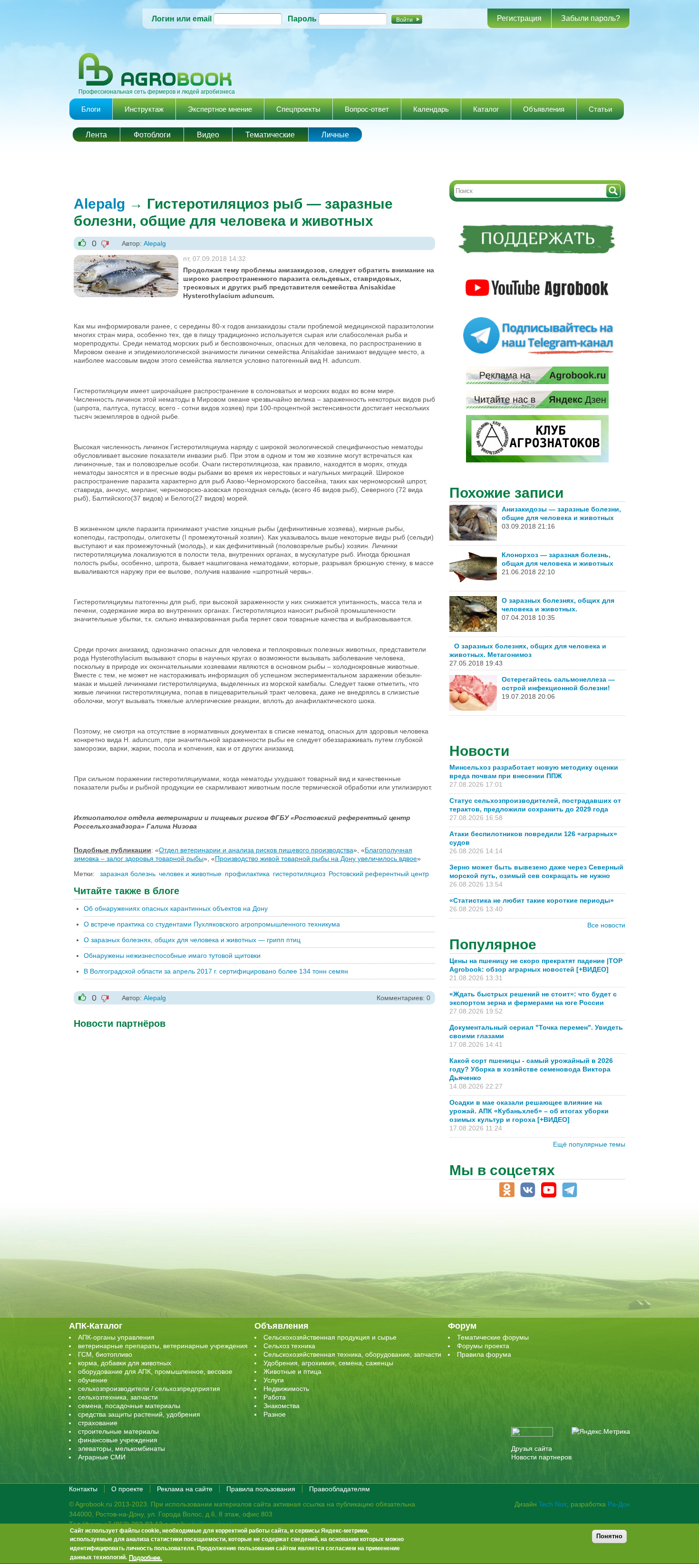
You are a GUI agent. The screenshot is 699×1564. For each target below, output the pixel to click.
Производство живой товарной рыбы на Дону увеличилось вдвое (316, 858)
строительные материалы (118, 1431)
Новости (479, 751)
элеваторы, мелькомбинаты (121, 1448)
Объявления (543, 109)
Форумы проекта (483, 1346)
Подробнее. (145, 1558)
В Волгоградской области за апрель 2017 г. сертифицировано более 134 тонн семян (216, 971)
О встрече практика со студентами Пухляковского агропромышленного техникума (212, 924)
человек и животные (190, 874)
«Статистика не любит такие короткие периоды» (531, 900)
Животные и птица (292, 1371)
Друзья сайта (531, 1448)
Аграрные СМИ (102, 1457)
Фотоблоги (152, 135)
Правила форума (484, 1354)
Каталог (486, 109)
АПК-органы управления (116, 1337)
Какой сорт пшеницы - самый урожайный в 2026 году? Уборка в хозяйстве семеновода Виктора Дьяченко (531, 1069)
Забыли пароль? (590, 18)
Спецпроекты (298, 109)
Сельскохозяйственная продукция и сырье (330, 1337)
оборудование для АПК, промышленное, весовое (155, 1371)
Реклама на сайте (185, 1489)
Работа (274, 1397)
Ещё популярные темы (589, 1144)
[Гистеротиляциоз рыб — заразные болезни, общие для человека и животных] (126, 259)
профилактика (247, 874)
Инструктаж (144, 109)
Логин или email (182, 19)
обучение (92, 1380)
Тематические (270, 135)
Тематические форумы (493, 1337)
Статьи (600, 109)
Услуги (273, 1380)
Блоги (90, 109)
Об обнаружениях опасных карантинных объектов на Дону (176, 908)
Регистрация (519, 18)
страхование (97, 1423)
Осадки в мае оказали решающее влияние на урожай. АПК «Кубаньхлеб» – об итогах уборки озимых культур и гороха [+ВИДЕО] (529, 1111)
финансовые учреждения (117, 1440)
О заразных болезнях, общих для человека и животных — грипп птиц (192, 940)
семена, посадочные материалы (129, 1406)
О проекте (127, 1489)
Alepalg (99, 204)
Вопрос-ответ (367, 109)
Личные (335, 135)
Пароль (302, 19)
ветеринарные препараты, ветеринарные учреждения (163, 1346)
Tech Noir (553, 1504)
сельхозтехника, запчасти (118, 1397)
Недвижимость (286, 1388)
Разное (274, 1414)
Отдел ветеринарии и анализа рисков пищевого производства (256, 850)
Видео (208, 135)
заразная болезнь (127, 874)
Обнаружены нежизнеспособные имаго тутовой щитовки (172, 955)
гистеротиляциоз (299, 874)
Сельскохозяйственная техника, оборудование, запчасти (352, 1354)
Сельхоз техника (289, 1346)
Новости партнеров (541, 1457)
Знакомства (281, 1406)
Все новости (606, 925)
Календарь (431, 109)
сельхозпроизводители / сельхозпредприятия (149, 1388)
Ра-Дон (619, 1504)
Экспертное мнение (220, 109)
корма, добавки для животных (124, 1363)
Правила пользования (260, 1489)
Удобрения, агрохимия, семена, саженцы (328, 1363)
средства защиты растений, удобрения (139, 1414)
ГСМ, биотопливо (105, 1354)
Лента (96, 135)
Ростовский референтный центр (379, 874)
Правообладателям (339, 1489)
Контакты (83, 1489)
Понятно (609, 1536)
